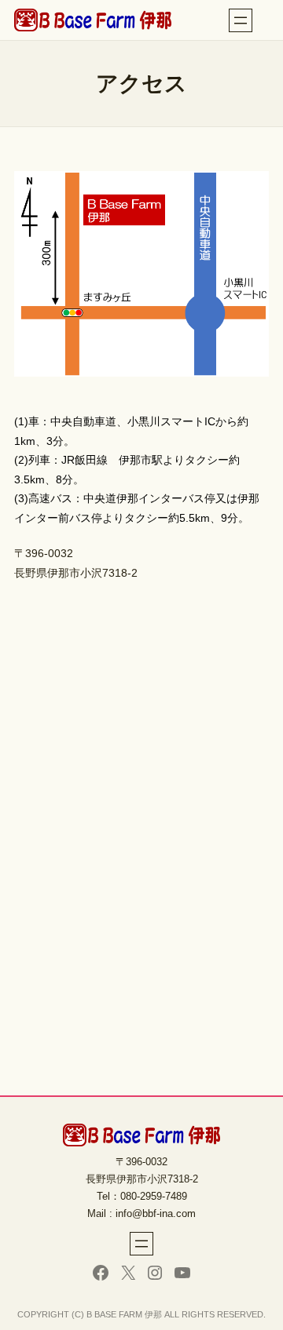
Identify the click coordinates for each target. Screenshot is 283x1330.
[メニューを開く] (240, 20)
